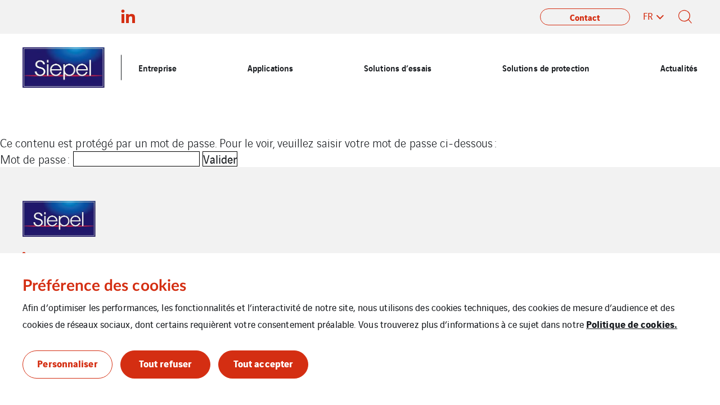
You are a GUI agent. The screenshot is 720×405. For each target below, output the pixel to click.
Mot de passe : (36, 159)
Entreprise (157, 67)
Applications (270, 67)
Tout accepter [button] (263, 363)
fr (648, 15)
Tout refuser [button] (165, 363)
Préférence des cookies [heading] (104, 286)
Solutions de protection (546, 67)
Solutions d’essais (397, 67)
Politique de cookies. (631, 324)
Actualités (679, 67)
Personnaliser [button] (67, 363)
